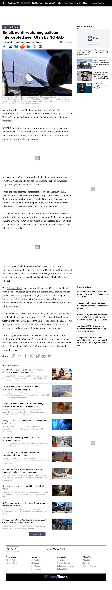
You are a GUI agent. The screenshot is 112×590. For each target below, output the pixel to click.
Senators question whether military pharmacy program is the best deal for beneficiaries (22, 405)
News (41, 3)
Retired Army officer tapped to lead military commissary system (21, 438)
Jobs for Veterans (89, 566)
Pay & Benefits (51, 3)
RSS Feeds (35, 566)
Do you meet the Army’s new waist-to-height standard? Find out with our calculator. (22, 470)
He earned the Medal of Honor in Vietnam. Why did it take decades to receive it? (93, 294)
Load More (37, 534)
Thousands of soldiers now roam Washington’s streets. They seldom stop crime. (92, 305)
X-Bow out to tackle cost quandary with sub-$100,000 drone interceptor (20, 388)
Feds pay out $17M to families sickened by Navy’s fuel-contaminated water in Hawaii (24, 521)
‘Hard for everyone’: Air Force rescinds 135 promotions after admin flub (21, 453)
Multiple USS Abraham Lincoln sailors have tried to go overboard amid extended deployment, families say (92, 341)
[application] (93, 38)
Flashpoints (62, 3)
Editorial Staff (62, 569)
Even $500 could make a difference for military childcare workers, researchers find (23, 371)
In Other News (9, 365)
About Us (86, 560)
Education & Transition (78, 3)
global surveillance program (16, 295)
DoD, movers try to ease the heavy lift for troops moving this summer (23, 504)
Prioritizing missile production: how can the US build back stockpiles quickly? (100, 63)
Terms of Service (12, 563)
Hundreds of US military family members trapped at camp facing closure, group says (91, 328)
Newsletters (36, 563)
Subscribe (35, 560)
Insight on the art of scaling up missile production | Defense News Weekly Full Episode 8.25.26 (92, 52)
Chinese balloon (14, 288)
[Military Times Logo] (29, 3)
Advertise (61, 560)
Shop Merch (36, 569)
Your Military (11, 26)
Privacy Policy (11, 560)
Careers (86, 563)
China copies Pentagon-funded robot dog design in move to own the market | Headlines (100, 75)
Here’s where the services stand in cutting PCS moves (23, 487)
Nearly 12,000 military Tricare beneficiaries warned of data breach (25, 421)
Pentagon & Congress (96, 3)
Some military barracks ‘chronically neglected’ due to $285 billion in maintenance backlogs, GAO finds (92, 317)
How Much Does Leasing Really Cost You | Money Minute (100, 86)
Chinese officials (46, 320)
